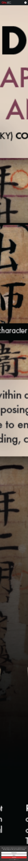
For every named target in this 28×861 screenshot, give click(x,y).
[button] (25, 3)
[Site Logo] (6, 3)
